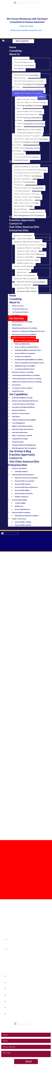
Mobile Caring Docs (22, 497)
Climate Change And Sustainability (24, 420)
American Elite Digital (19, 500)
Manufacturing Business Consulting (24, 328)
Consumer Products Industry (22, 388)
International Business (20, 432)
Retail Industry (17, 325)
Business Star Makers (19, 468)
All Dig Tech (19, 506)
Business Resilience (19, 410)
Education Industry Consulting (22, 372)
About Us (14, 302)
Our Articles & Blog (20, 451)
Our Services (16, 318)
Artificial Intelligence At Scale (22, 398)
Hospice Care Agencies (23, 356)
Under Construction (19, 519)
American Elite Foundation (21, 512)
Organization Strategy (20, 439)
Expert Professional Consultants (26, 478)
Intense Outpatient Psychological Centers (29, 363)
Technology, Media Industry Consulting (26, 375)
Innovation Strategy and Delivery (23, 407)
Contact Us (15, 457)
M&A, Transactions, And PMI (22, 435)
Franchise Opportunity (22, 454)
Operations (16, 416)
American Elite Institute (23, 525)
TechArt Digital (20, 503)
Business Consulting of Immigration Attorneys (28, 331)
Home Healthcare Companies (25, 353)
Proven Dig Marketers (22, 509)
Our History (16, 315)
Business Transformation (21, 413)
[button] (26, 547)
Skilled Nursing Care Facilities (25, 366)
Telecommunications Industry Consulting (26, 378)
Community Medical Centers (25, 369)
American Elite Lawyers (23, 484)
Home (12, 295)
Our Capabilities (18, 394)
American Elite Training (23, 522)
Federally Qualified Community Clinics (28, 350)
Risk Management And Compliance (24, 448)
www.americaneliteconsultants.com (31, 1072)
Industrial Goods (18, 391)
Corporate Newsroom (20, 309)
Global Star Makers (21, 471)
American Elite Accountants (24, 481)
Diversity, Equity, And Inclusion (22, 429)
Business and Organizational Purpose (25, 401)
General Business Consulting (22, 322)
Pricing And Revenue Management (24, 445)
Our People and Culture (20, 312)
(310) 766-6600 (26, 26)
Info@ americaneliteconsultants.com (26, 30)
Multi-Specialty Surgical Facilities (26, 341)
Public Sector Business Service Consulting (26, 382)
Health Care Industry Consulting (23, 337)
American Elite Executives (24, 493)
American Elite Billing (22, 490)
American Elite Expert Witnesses (26, 487)
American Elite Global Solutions (23, 475)
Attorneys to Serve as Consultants (24, 334)
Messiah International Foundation (26, 516)
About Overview (17, 306)
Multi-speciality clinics (22, 344)
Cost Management (18, 423)
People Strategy (17, 442)
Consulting (15, 298)
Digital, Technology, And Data (22, 426)
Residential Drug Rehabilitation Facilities (29, 360)
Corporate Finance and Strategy (23, 404)
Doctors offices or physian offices (26, 347)
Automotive (16, 385)
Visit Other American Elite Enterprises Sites (23, 463)
